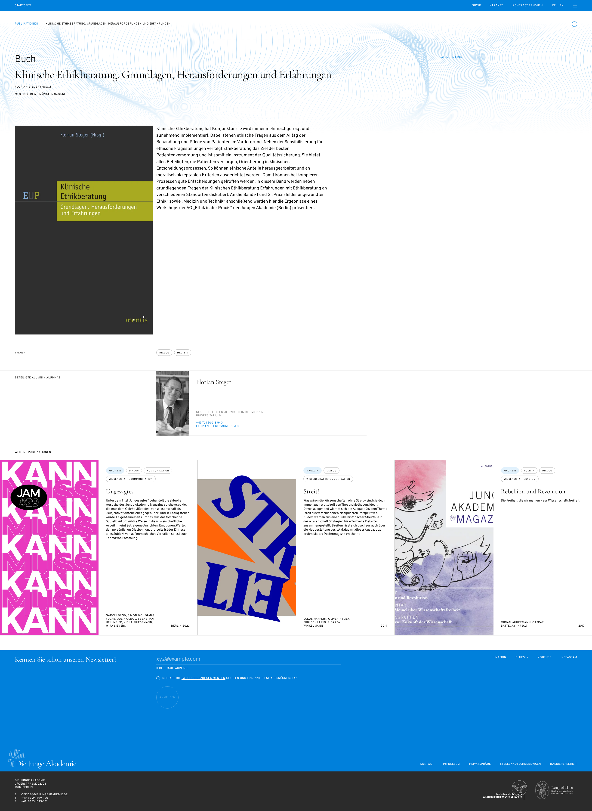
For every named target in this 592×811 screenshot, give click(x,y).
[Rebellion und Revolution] (444, 547)
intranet (496, 5)
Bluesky (521, 657)
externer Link (450, 57)
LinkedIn (499, 657)
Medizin (182, 352)
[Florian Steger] (172, 403)
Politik (529, 470)
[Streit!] (246, 547)
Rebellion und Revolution (533, 491)
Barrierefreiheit (563, 764)
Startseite (23, 5)
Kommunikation (158, 470)
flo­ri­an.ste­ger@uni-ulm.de (218, 426)
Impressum (451, 764)
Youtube (544, 657)
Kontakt (427, 764)
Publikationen (26, 24)
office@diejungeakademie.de (44, 794)
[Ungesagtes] (49, 547)
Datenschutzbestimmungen (203, 678)
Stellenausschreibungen (520, 764)
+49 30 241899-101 (34, 801)
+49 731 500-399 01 (210, 423)
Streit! (311, 491)
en (562, 5)
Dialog (164, 352)
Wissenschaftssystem (520, 479)
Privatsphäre (480, 764)
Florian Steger (213, 382)
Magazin (115, 470)
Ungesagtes (119, 491)
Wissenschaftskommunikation (131, 479)
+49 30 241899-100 (34, 798)
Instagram (569, 657)
